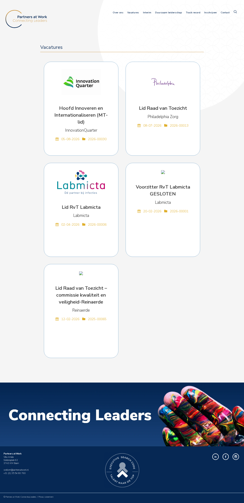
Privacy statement (46, 497)
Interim (147, 12)
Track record (193, 12)
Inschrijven (210, 12)
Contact (225, 12)
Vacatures (133, 12)
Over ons (118, 12)
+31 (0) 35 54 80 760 (15, 473)
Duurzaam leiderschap (168, 12)
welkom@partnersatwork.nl (16, 469)
